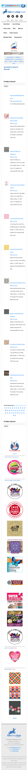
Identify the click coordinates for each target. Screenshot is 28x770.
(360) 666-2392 (16, 749)
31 (7, 412)
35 (15, 412)
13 (12, 407)
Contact (21, 20)
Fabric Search (14, 33)
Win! (14, 28)
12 (10, 407)
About (12, 20)
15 (16, 407)
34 (13, 412)
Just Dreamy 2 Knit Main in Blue (17, 344)
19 (24, 407)
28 (21, 410)
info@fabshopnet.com (15, 747)
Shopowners (18, 37)
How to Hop (7, 28)
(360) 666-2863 (15, 751)
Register (17, 57)
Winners (20, 28)
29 (23, 410)
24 (13, 410)
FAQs (10, 61)
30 (5, 412)
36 (17, 412)
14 (14, 407)
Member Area (9, 59)
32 (9, 412)
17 (20, 407)
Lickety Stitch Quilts (17, 101)
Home (8, 20)
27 (19, 410)
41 (15, 415)
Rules (16, 20)
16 (18, 407)
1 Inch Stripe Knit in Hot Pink (16, 218)
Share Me (15, 453)
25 (15, 410)
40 (13, 415)
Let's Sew (15, 123)
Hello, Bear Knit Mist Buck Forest (17, 282)
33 (11, 412)
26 (17, 410)
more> (15, 648)
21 (7, 410)
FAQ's (5, 33)
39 (23, 412)
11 (8, 407)
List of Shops (16, 24)
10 (6, 407)
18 (22, 407)
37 (19, 412)
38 (21, 412)
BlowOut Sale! (8, 37)
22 (9, 410)
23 (11, 410)
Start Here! (7, 24)
